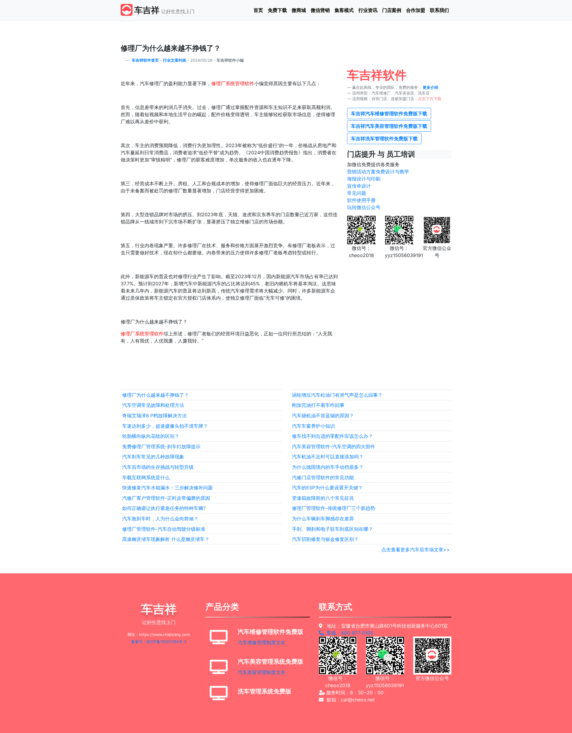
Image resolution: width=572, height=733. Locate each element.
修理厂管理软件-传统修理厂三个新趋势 (333, 508)
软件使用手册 (361, 200)
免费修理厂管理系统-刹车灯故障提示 (161, 446)
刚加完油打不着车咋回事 (318, 405)
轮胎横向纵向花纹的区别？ (150, 436)
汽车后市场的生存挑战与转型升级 (158, 467)
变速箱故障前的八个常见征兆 (323, 498)
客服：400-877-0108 (348, 633)
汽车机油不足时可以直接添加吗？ (327, 457)
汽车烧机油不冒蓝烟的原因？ (323, 415)
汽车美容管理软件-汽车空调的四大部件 (333, 446)
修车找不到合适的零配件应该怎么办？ (332, 436)
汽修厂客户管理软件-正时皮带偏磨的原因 (166, 498)
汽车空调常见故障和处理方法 (153, 405)
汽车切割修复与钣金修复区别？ (325, 539)
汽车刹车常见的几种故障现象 (153, 457)
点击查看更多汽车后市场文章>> (415, 550)
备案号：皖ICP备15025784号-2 (158, 641)
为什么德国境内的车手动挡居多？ (327, 467)
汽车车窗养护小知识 (313, 426)
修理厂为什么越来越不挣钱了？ (155, 395)
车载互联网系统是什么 (146, 477)
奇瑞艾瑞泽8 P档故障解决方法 (154, 415)
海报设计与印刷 (363, 179)
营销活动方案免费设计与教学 (378, 172)
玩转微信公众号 (363, 207)
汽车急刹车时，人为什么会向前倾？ (160, 519)
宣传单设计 (359, 186)
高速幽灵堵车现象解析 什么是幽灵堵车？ (165, 539)
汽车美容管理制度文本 (261, 672)
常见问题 (356, 193)
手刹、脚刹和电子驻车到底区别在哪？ (332, 529)
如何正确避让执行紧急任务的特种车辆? (164, 508)
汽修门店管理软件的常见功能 (323, 477)
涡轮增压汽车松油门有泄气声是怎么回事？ (337, 395)
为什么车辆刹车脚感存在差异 (323, 519)
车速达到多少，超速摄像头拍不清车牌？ (165, 426)
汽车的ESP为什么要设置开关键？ (327, 488)
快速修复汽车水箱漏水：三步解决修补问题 (167, 488)
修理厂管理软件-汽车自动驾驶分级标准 (163, 529)
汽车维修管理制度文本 (261, 642)
